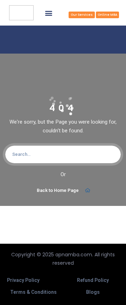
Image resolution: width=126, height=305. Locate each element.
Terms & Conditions (33, 292)
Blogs (93, 292)
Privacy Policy (23, 280)
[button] (48, 13)
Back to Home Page (58, 190)
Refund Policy (93, 280)
